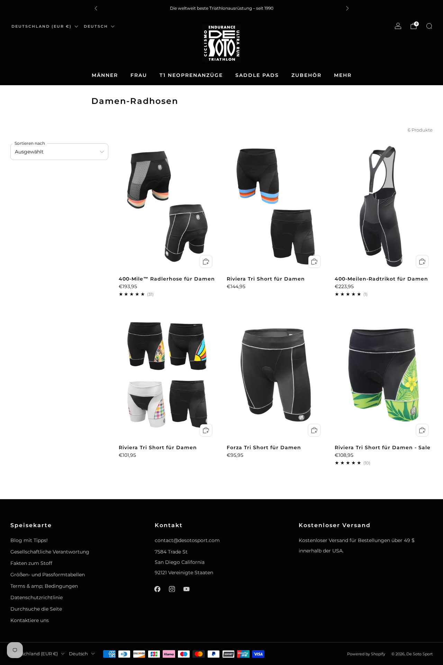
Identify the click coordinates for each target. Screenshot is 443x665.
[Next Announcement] (347, 8)
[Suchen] (429, 26)
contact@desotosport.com (187, 540)
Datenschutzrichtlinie (36, 597)
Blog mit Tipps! (29, 540)
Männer (105, 75)
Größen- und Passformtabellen (47, 574)
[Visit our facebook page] (157, 589)
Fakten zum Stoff (31, 563)
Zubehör (306, 75)
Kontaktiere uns (29, 620)
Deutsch (96, 26)
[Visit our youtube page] (186, 589)
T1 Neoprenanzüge (191, 75)
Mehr (343, 75)
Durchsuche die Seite (36, 609)
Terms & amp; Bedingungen (44, 586)
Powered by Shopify (366, 653)
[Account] (398, 26)
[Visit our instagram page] (172, 589)
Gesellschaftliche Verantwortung (49, 552)
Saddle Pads (257, 75)
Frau (138, 75)
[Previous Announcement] (95, 8)
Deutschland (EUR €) (41, 26)
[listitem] (222, 8)
